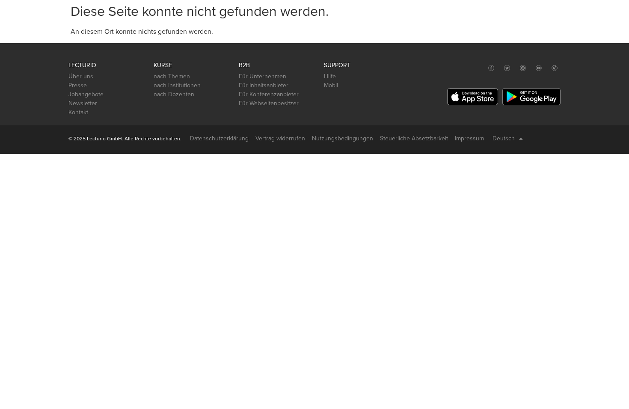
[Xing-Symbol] (555, 68)
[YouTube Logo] (539, 68)
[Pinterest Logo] (523, 68)
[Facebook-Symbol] (491, 68)
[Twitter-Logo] (507, 68)
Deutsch (504, 138)
